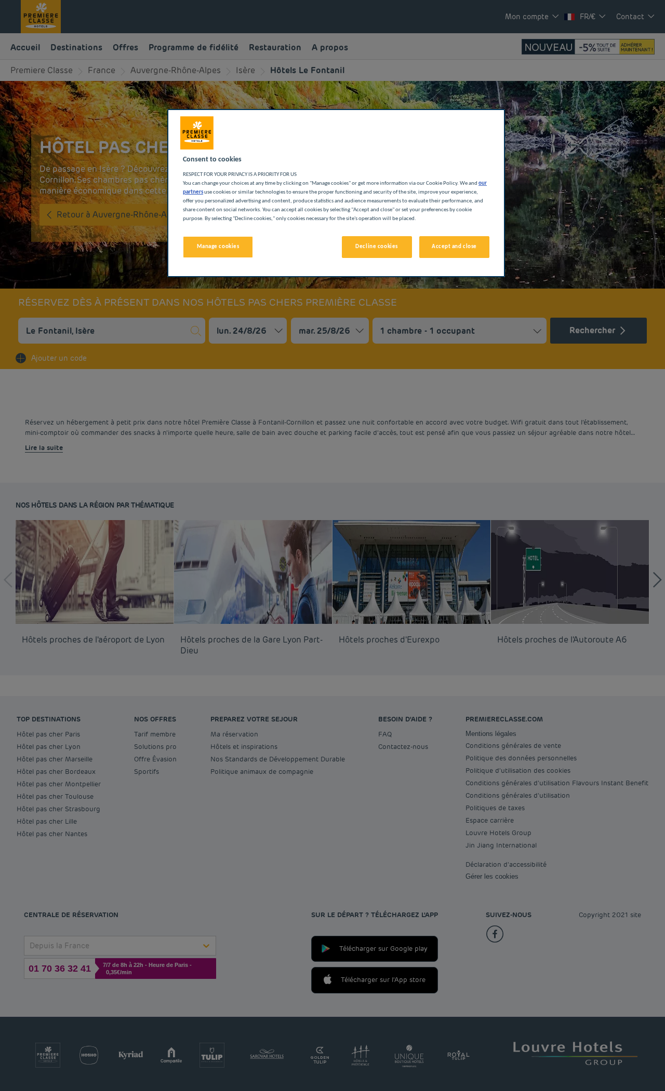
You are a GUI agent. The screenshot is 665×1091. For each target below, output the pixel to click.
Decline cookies (376, 246)
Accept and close (454, 246)
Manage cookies (218, 246)
